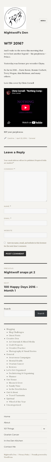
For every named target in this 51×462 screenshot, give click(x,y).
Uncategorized (13, 405)
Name (7, 206)
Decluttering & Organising (21, 373)
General (32, 138)
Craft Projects (16, 345)
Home (7, 416)
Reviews (12, 367)
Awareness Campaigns (19, 357)
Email (7, 218)
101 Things (9, 428)
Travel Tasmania (17, 395)
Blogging (10, 329)
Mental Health (15, 360)
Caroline (10, 138)
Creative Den (12, 338)
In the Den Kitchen (18, 389)
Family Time (14, 386)
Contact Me (10, 447)
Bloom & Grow (16, 383)
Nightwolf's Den (16, 32)
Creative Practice (17, 348)
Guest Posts (14, 335)
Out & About (12, 392)
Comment (9, 169)
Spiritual (10, 398)
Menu (43, 21)
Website (8, 230)
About (7, 422)
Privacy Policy (24, 455)
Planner (12, 376)
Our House (11, 379)
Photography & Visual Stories (22, 351)
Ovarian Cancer (16, 364)
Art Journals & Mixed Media (22, 341)
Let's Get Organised (16, 370)
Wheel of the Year (17, 401)
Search (7, 308)
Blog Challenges (16, 332)
